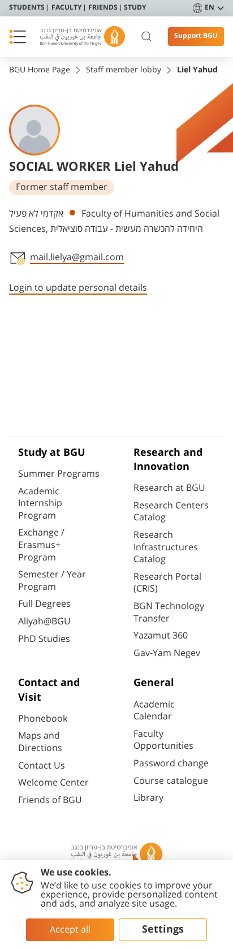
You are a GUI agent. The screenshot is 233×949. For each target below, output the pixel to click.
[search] (146, 37)
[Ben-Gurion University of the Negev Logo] (82, 36)
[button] (17, 36)
